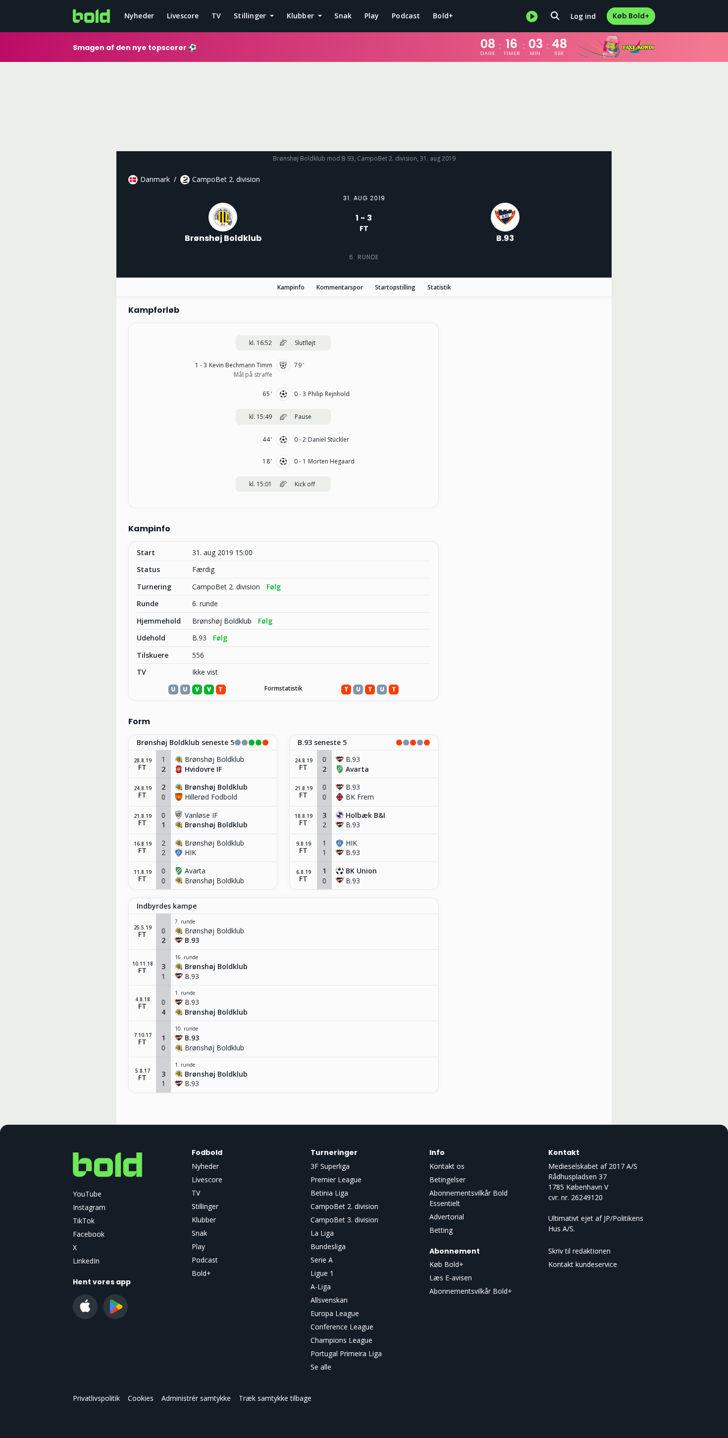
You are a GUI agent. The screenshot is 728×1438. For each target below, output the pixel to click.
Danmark (155, 179)
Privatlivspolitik (96, 1398)
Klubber (204, 1219)
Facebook (88, 1234)
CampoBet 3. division (344, 1219)
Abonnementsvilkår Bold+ (470, 1291)
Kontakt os (447, 1166)
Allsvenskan (329, 1300)
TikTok (84, 1220)
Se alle (321, 1367)
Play (371, 15)
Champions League (341, 1340)
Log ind (583, 16)
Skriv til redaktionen (579, 1251)
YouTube (87, 1194)
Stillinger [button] (251, 15)
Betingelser (447, 1179)
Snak (343, 15)
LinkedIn (86, 1260)
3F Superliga (330, 1166)
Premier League (336, 1179)
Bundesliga (328, 1246)
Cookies (141, 1398)
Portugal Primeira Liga (346, 1353)
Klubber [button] (301, 15)
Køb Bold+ (631, 16)
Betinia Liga (329, 1193)
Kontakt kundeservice (582, 1264)
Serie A (322, 1260)
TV (216, 15)
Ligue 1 (322, 1273)
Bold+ (443, 15)
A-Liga (321, 1286)
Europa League (335, 1313)
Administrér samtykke (196, 1398)
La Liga (322, 1233)
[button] (203, 743)
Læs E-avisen (450, 1277)
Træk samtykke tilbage (275, 1398)
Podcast (406, 15)
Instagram (89, 1207)
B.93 (199, 637)
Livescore (183, 15)
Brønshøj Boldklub (222, 621)
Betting (441, 1230)
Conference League (342, 1326)
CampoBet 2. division (226, 179)
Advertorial (446, 1216)
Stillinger (205, 1206)
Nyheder (139, 15)
